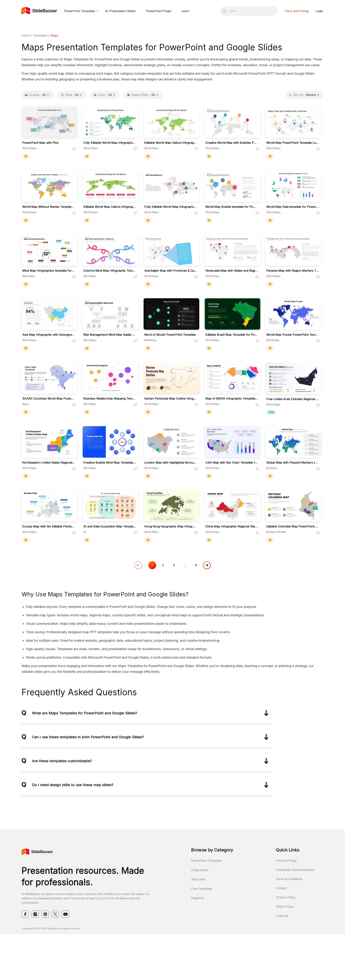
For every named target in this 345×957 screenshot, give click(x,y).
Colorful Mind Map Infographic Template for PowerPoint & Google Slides (109, 270)
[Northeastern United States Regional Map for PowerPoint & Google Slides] (49, 442)
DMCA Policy (285, 906)
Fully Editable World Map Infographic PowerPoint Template (170, 206)
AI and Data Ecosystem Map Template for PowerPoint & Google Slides (109, 526)
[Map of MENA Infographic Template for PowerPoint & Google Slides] (232, 378)
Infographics (199, 870)
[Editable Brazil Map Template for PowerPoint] (232, 314)
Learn (185, 11)
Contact (281, 888)
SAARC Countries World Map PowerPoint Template (48, 398)
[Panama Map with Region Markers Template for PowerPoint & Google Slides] (293, 250)
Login (319, 11)
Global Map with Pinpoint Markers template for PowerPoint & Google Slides (292, 462)
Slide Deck (198, 879)
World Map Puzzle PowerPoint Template (292, 334)
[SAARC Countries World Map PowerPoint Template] (49, 378)
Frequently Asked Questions (295, 870)
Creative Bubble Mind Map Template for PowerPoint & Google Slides (109, 462)
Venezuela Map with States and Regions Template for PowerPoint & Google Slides (231, 270)
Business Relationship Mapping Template (109, 398)
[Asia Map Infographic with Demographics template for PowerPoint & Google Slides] (49, 314)
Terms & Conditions (289, 879)
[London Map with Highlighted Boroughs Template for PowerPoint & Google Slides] (171, 442)
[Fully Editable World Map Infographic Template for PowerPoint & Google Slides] (110, 122)
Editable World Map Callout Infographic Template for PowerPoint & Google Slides (170, 142)
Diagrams (197, 898)
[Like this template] (74, 149)
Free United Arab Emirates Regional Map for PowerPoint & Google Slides (292, 399)
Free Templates (201, 888)
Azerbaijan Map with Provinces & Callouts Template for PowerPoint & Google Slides (170, 270)
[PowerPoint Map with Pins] (49, 122)
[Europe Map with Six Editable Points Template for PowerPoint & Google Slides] (49, 505)
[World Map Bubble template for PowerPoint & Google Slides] (232, 186)
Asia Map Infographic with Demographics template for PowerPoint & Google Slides (48, 334)
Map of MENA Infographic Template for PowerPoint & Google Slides (231, 398)
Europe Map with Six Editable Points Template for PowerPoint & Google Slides (48, 526)
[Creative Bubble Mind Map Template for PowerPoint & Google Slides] (110, 442)
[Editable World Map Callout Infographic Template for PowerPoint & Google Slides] (171, 122)
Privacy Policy (285, 897)
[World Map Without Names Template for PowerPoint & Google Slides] (49, 186)
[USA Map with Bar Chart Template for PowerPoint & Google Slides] (232, 442)
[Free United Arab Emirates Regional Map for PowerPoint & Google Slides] (293, 378)
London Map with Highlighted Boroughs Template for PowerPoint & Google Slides (170, 462)
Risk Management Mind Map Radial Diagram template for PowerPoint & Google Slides (109, 334)
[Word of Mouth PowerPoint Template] (171, 314)
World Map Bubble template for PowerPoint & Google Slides (231, 206)
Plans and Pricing (297, 11)
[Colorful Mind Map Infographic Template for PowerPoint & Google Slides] (110, 250)
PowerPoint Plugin (158, 11)
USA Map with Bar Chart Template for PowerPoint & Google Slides (231, 462)
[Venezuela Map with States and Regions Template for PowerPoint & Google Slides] (232, 250)
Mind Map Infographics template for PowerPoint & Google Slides (48, 270)
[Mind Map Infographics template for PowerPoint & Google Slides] (49, 250)
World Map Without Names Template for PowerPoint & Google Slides (48, 206)
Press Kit (282, 916)
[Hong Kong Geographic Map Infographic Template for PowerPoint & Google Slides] (171, 505)
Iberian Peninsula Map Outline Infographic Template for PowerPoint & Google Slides (170, 398)
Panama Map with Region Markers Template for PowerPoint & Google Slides (292, 270)
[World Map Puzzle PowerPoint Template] (293, 314)
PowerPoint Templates (79, 11)
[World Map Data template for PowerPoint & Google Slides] (293, 186)
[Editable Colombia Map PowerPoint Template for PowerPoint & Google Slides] (293, 505)
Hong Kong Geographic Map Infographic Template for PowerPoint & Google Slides (170, 526)
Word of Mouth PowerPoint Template (170, 334)
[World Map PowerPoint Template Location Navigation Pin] (293, 122)
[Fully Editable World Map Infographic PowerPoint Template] (171, 186)
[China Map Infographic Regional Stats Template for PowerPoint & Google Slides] (232, 505)
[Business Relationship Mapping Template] (110, 378)
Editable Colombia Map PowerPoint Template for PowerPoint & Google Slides (292, 526)
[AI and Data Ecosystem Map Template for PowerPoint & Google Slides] (110, 505)
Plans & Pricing (286, 860)
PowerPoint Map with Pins (40, 142)
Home (26, 35)
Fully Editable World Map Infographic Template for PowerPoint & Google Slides (109, 142)
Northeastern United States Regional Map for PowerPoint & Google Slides (48, 462)
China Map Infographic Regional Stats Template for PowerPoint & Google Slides (231, 526)
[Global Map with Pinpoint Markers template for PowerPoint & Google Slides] (293, 442)
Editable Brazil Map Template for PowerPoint (231, 334)
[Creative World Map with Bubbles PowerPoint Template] (232, 122)
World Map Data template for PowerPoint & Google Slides (292, 206)
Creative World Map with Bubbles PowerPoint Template (231, 142)
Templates (40, 35)
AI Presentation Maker (120, 11)
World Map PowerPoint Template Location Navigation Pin (292, 142)
